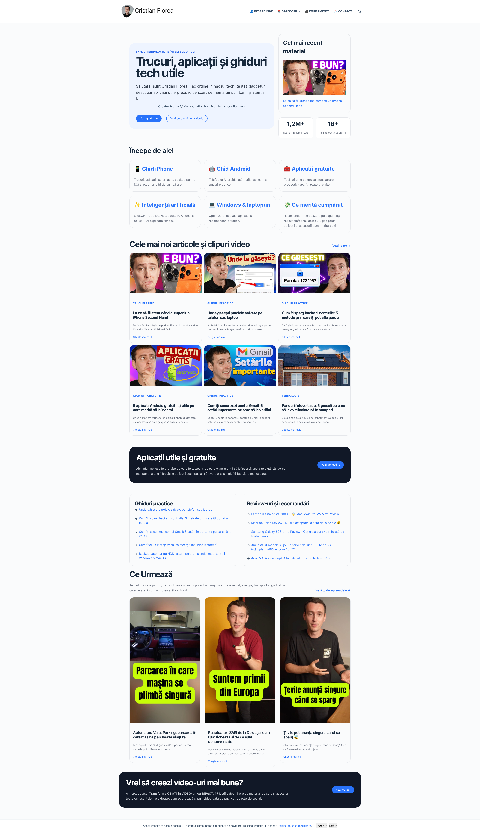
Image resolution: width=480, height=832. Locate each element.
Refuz (333, 826)
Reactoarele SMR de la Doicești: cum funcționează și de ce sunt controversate (239, 737)
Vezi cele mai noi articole (186, 118)
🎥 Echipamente (317, 11)
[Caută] (359, 11)
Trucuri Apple (143, 303)
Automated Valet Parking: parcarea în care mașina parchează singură (164, 735)
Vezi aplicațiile (330, 464)
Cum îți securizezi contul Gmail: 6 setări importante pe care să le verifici (239, 408)
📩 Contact (343, 11)
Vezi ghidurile (149, 118)
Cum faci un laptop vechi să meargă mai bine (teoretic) (178, 545)
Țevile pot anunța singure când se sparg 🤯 (312, 735)
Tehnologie (290, 395)
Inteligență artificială (168, 205)
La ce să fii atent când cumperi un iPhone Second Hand (161, 315)
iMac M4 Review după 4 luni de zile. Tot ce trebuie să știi (291, 558)
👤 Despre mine (261, 11)
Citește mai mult (142, 337)
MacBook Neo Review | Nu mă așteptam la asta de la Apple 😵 (296, 523)
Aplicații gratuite (313, 168)
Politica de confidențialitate (294, 825)
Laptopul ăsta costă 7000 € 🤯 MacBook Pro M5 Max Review (295, 514)
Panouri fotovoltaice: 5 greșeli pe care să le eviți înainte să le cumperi (313, 408)
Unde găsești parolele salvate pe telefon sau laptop (234, 315)
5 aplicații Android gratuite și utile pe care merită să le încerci (163, 408)
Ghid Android (233, 168)
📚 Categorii (287, 11)
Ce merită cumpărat (317, 205)
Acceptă (321, 826)
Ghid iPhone (157, 168)
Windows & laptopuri (243, 205)
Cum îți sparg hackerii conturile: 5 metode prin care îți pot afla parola (310, 315)
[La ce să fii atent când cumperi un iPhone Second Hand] (314, 77)
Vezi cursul (343, 789)
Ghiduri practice (220, 303)
